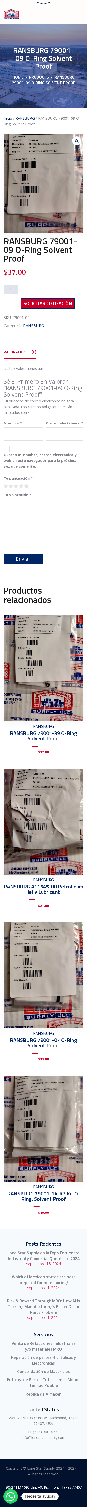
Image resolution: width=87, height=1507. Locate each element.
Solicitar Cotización (47, 303)
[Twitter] (44, 1498)
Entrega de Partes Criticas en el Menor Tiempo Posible (43, 1382)
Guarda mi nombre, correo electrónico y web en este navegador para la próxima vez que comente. (40, 460)
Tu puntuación (18, 478)
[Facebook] (33, 1498)
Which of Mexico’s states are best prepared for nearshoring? (43, 1279)
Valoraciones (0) (20, 352)
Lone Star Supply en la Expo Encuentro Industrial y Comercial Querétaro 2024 (43, 1255)
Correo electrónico (64, 423)
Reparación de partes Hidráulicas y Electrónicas (43, 1360)
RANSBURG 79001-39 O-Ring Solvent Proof (43, 735)
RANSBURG (25, 118)
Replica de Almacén (44, 1394)
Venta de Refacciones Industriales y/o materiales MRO (44, 1346)
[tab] (20, 351)
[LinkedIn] (54, 1498)
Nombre (13, 423)
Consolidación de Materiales (43, 1371)
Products (39, 77)
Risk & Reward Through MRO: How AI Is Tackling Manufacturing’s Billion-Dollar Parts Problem (43, 1306)
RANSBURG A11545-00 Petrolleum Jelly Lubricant (43, 889)
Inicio (8, 118)
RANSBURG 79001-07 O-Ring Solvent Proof (43, 1042)
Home (18, 77)
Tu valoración (17, 494)
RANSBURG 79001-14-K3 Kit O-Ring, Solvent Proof (43, 1196)
